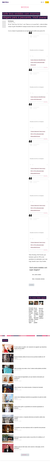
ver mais (24, 454)
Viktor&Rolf (46, 67)
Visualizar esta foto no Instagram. (37, 50)
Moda (25, 7)
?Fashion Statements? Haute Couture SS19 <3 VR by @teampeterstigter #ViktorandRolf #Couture (38, 134)
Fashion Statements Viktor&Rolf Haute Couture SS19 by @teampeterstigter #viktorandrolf (38, 62)
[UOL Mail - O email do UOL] (41, 2)
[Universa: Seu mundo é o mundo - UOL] (5, 2)
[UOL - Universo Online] (9, 2)
